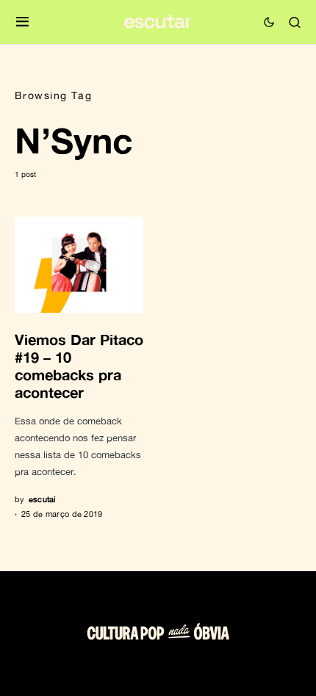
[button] (22, 22)
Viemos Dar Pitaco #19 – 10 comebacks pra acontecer (79, 365)
